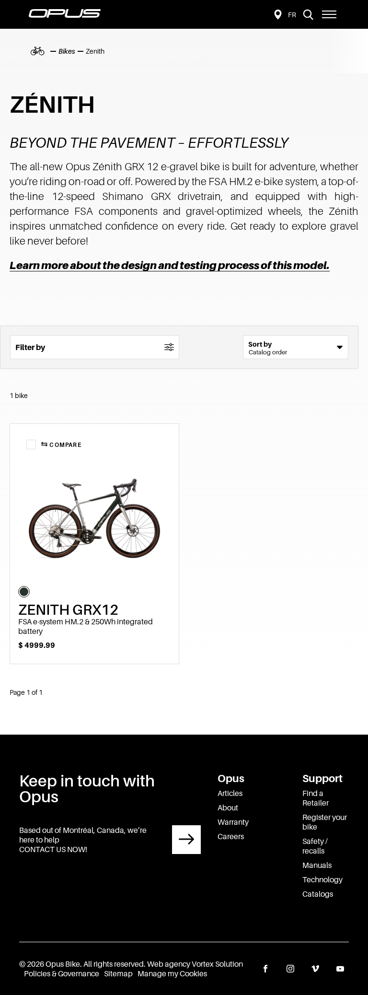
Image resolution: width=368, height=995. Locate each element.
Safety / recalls (315, 845)
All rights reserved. (114, 964)
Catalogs (317, 894)
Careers (231, 836)
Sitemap (118, 973)
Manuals (317, 865)
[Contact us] (186, 839)
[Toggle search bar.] (308, 14)
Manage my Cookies (172, 973)
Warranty (233, 822)
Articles (230, 793)
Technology (322, 879)
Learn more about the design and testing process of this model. (170, 265)
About (228, 807)
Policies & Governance (61, 973)
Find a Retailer (315, 798)
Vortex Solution (217, 964)
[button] (329, 14)
